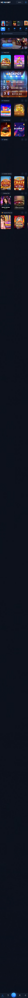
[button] (22, 52)
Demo (6, 67)
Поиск (8, 996)
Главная (2, 996)
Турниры (19, 996)
